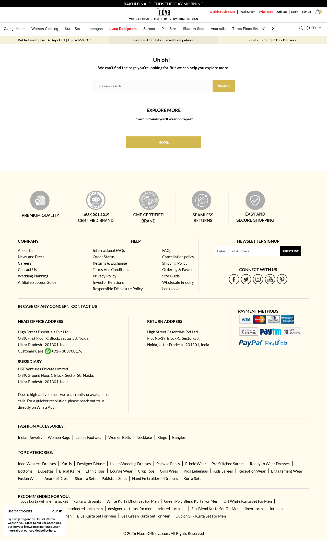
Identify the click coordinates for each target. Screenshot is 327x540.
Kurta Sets (192, 478)
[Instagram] (258, 279)
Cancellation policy (178, 256)
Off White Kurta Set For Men (248, 501)
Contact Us (27, 269)
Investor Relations (108, 282)
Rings (162, 437)
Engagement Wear (286, 471)
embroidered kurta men (83, 508)
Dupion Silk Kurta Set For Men (201, 516)
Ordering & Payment (179, 269)
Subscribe (290, 251)
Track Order (247, 11)
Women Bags (59, 437)
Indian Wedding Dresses (130, 463)
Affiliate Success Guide (37, 282)
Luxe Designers (123, 29)
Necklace (144, 437)
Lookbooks (171, 288)
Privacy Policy (104, 276)
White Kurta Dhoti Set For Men (133, 501)
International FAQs (109, 250)
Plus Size (168, 29)
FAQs (166, 250)
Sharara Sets (193, 29)
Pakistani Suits (114, 478)
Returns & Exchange (110, 263)
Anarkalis (218, 29)
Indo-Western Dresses (37, 463)
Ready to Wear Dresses (270, 463)
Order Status (104, 256)
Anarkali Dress (56, 478)
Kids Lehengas (196, 471)
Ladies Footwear (89, 437)
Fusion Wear (28, 478)
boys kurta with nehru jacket (44, 501)
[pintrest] (282, 279)
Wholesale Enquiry (178, 282)
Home (164, 142)
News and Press (31, 256)
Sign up (306, 11)
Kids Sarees (223, 471)
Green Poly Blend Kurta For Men (191, 501)
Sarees (149, 29)
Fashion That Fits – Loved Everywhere (163, 40)
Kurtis (66, 463)
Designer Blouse (91, 463)
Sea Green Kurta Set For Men (145, 516)
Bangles (179, 437)
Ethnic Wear (195, 463)
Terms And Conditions (111, 269)
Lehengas (95, 29)
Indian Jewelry (30, 437)
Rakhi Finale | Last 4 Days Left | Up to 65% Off (54, 40)
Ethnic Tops (95, 471)
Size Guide (171, 276)
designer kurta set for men (130, 508)
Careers (24, 263)
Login (294, 11)
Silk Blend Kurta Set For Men (215, 508)
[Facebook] (234, 279)
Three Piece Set (245, 29)
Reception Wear (252, 471)
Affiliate (282, 11)
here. (52, 530)
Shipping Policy (175, 263)
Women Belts (119, 437)
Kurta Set (72, 29)
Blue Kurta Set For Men (96, 516)
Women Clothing (44, 29)
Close (57, 511)
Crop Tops (146, 471)
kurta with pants (87, 501)
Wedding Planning (33, 276)
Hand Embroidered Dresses (155, 478)
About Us (25, 250)
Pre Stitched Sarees (228, 463)
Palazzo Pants (168, 463)
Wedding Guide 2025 (222, 11)
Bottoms (25, 471)
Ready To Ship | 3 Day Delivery (272, 40)
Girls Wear (169, 471)
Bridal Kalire (69, 471)
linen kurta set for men (264, 508)
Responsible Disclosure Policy (118, 288)
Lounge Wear (121, 471)
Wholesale (266, 12)
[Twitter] (246, 279)
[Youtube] (270, 279)
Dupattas (46, 471)
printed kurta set (172, 508)
